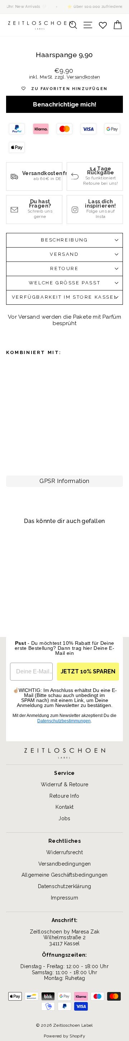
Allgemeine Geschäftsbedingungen (65, 875)
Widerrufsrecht (64, 852)
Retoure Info (64, 796)
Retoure (64, 268)
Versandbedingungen (64, 864)
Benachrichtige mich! (64, 104)
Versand (64, 254)
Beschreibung (64, 240)
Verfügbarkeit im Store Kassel (64, 297)
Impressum (64, 898)
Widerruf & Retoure (65, 784)
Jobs (64, 818)
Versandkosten (83, 77)
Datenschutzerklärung (64, 886)
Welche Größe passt (64, 282)
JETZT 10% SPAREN (88, 671)
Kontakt (65, 807)
